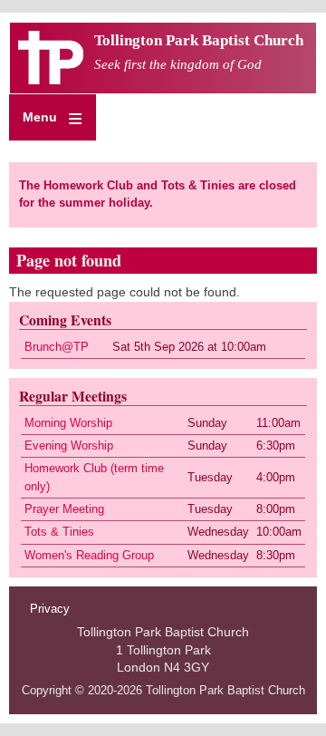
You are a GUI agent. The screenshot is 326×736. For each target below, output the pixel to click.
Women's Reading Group (89, 555)
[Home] (50, 80)
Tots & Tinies (59, 532)
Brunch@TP (56, 347)
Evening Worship (68, 446)
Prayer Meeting (64, 509)
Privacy (50, 609)
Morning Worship (68, 423)
